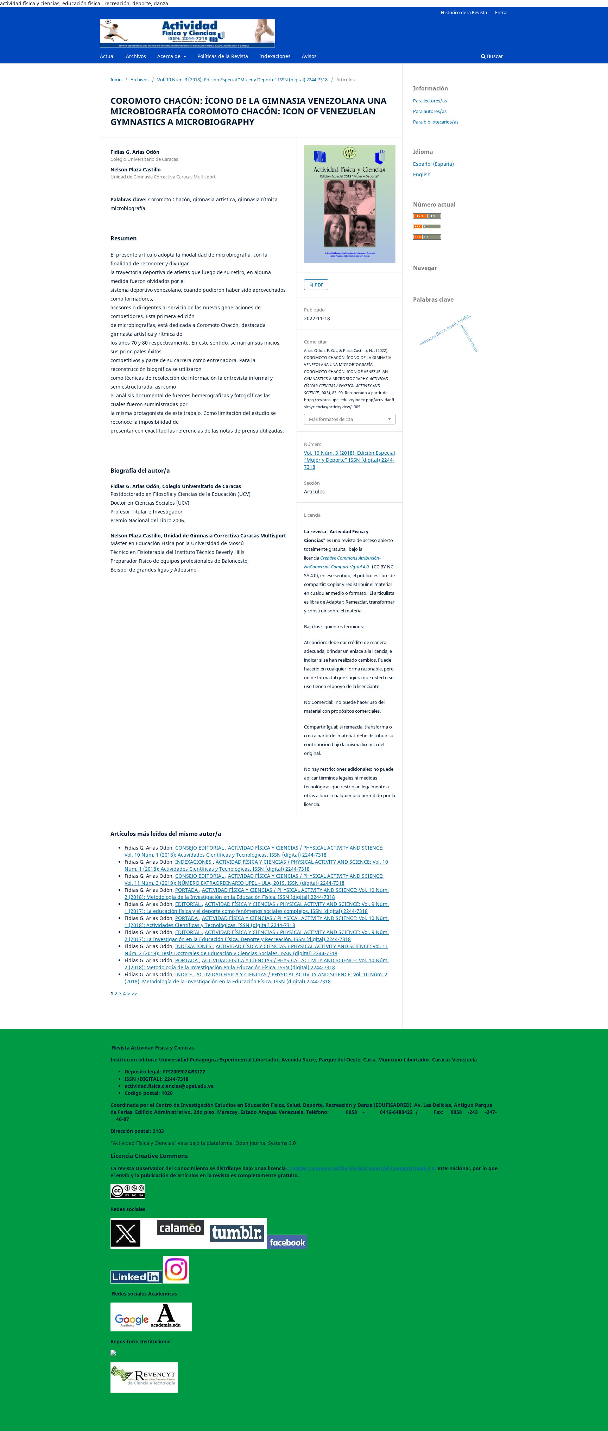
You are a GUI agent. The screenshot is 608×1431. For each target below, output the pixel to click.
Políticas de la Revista (222, 56)
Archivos (136, 56)
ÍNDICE (184, 974)
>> (134, 993)
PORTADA (187, 890)
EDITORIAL (188, 904)
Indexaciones (275, 56)
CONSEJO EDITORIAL (200, 847)
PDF (318, 285)
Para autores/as (429, 111)
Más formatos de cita (331, 419)
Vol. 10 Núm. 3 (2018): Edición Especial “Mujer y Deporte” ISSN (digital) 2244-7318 (242, 79)
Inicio (116, 79)
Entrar (501, 12)
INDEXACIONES (194, 861)
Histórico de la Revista (464, 12)
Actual (107, 56)
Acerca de (169, 56)
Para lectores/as (430, 100)
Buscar (494, 56)
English (422, 174)
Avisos (309, 56)
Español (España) (433, 163)
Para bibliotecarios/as (435, 122)
